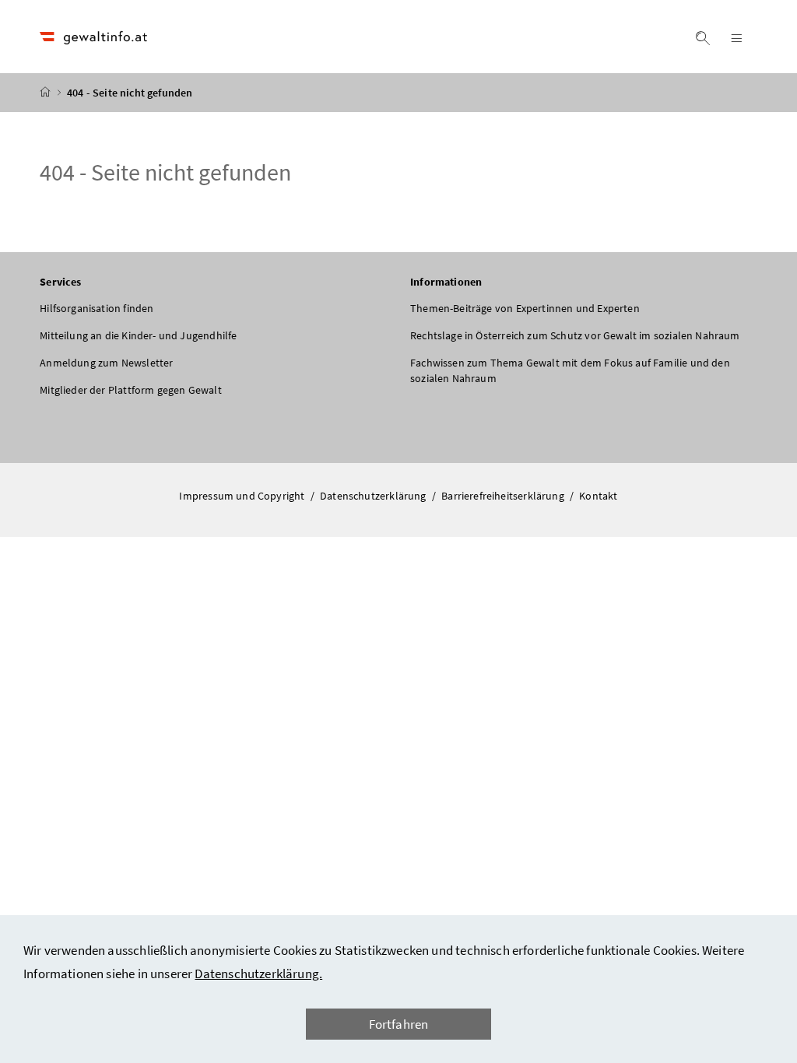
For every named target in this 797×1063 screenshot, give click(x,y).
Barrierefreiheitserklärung (504, 496)
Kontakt (598, 496)
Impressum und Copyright (243, 496)
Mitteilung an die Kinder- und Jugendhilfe (138, 335)
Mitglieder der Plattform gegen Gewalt (131, 390)
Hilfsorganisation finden (96, 308)
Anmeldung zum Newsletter (106, 363)
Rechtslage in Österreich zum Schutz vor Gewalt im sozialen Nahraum (575, 335)
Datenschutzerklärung (374, 496)
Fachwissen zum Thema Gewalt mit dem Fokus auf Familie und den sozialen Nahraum (570, 370)
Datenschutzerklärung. (258, 973)
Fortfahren (399, 1024)
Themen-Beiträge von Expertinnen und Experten (525, 308)
